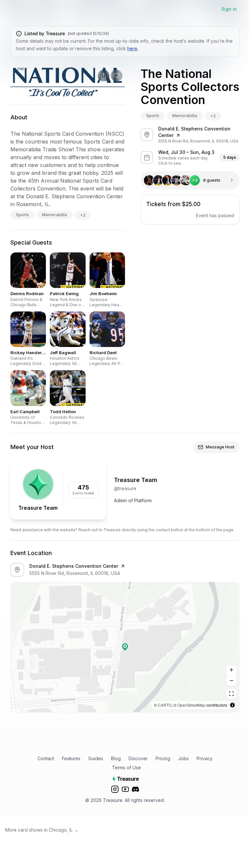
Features (71, 758)
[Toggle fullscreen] (231, 693)
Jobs (183, 758)
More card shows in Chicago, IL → (41, 830)
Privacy (205, 758)
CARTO (165, 705)
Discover (138, 758)
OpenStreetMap (191, 705)
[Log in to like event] (116, 76)
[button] (125, 647)
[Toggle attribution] (232, 705)
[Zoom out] (231, 680)
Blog (116, 758)
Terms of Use (126, 767)
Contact (45, 758)
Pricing (163, 758)
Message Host (220, 446)
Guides (95, 758)
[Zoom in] (231, 670)
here (132, 48)
